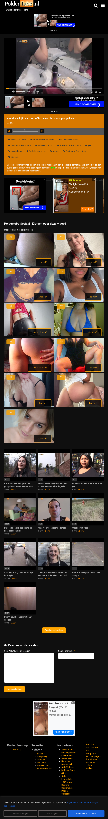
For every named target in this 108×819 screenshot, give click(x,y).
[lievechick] (79, 371)
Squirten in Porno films (21, 145)
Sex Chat (90, 744)
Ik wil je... (43, 403)
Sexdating (65, 794)
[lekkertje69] (29, 371)
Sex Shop (17, 749)
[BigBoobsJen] (29, 266)
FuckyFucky (42, 757)
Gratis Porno (91, 759)
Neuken (89, 768)
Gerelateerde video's (54, 630)
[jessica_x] (79, 336)
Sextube (41, 754)
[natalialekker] (29, 406)
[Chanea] (79, 266)
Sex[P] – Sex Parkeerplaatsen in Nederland (68, 752)
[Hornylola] (79, 301)
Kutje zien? (92, 332)
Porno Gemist (92, 747)
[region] (54, 808)
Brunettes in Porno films (43, 140)
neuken (55, 151)
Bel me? (93, 297)
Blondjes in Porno (18, 140)
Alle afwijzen (52, 813)
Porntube (41, 760)
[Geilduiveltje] (29, 301)
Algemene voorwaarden (78, 802)
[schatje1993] (29, 442)
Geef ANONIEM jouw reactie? (17, 651)
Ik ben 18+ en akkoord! (86, 813)
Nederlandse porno (69, 140)
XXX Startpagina (93, 756)
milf (53, 168)
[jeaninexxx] (29, 336)
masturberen (16, 151)
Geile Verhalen (67, 767)
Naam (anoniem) (66, 651)
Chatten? (43, 297)
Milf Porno (41, 762)
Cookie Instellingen (20, 813)
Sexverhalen (67, 758)
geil (89, 145)
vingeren (14, 157)
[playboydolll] (79, 406)
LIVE (11, 237)
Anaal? (43, 262)
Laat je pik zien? (40, 332)
